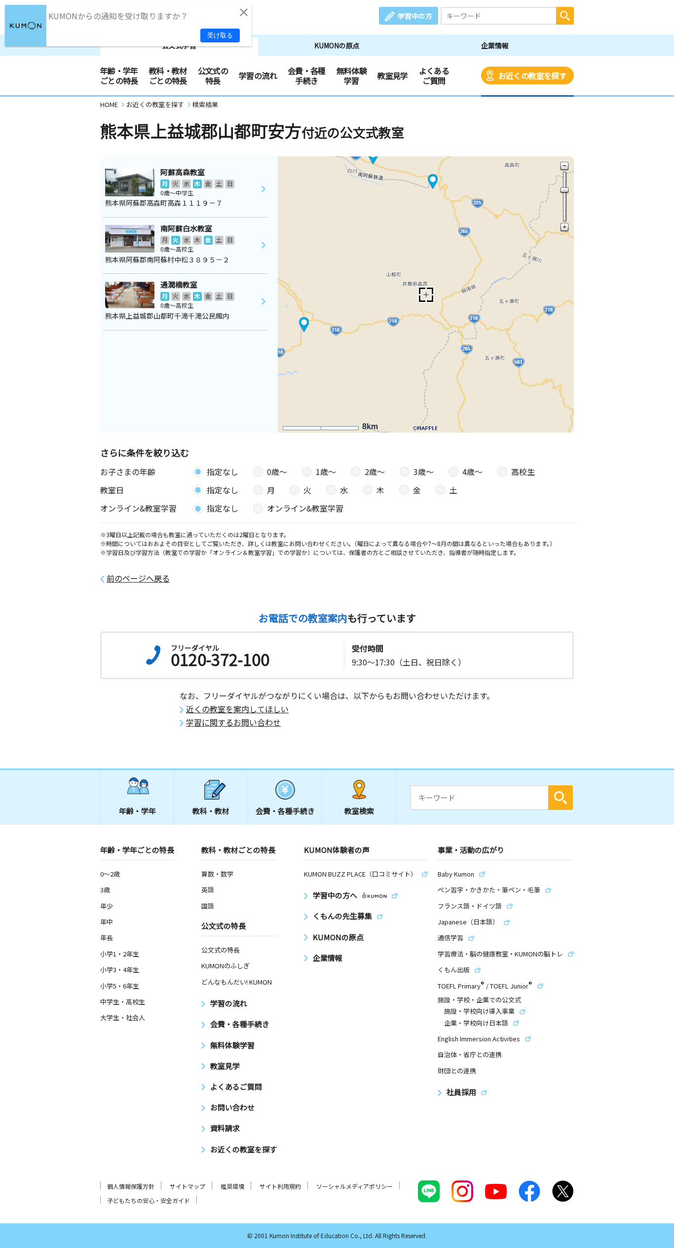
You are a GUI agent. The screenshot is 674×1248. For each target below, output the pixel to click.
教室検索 (359, 811)
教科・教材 (210, 811)
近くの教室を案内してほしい (237, 709)
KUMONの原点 (337, 45)
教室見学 (392, 75)
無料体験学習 (352, 75)
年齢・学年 (137, 811)
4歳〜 (472, 471)
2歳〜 (375, 471)
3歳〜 (423, 471)
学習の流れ (258, 75)
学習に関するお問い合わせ (233, 722)
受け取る (220, 35)
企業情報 (495, 45)
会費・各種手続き (307, 75)
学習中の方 (415, 16)
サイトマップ (187, 1186)
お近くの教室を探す (532, 75)
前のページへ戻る (138, 578)
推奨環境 (232, 1186)
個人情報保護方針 (130, 1186)
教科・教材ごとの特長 (168, 75)
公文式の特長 (213, 75)
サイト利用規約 (280, 1186)
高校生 (523, 471)
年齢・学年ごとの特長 (119, 75)
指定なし (222, 471)
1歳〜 (326, 471)
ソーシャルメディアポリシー (354, 1186)
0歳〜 (277, 471)
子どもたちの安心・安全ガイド (148, 1200)
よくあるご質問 (434, 75)
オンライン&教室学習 (305, 508)
